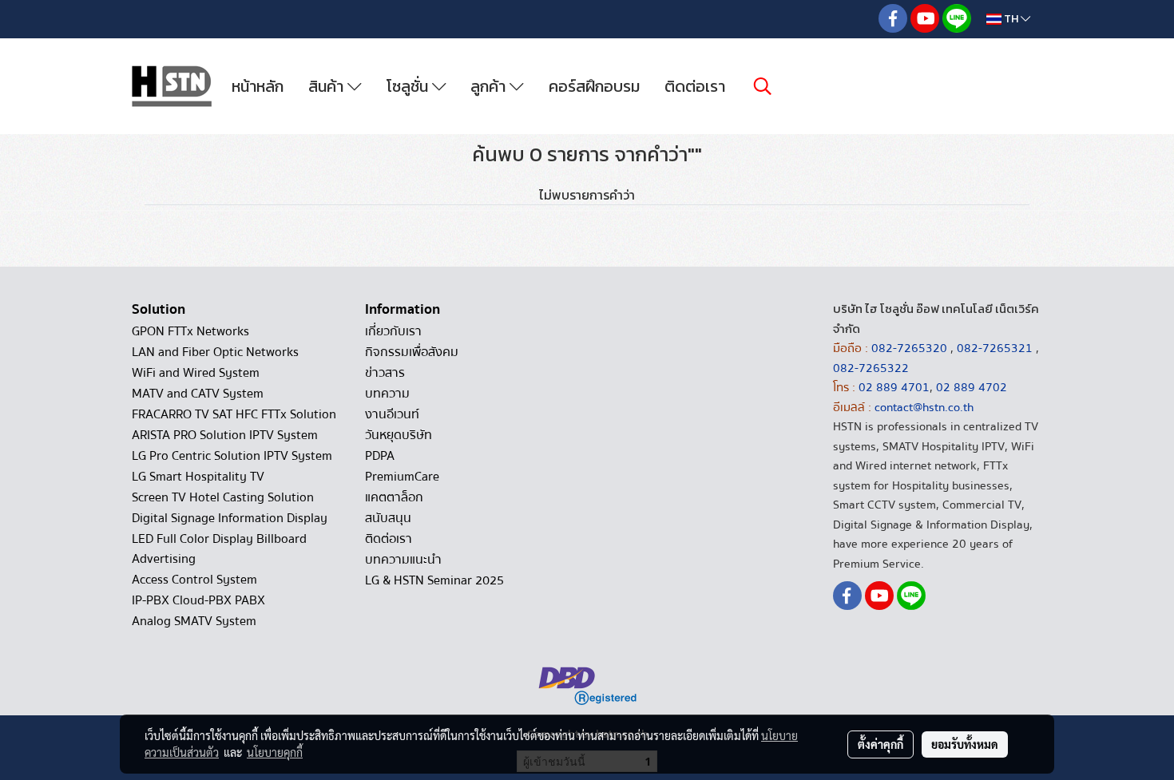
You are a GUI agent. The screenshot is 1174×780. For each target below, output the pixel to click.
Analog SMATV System (194, 621)
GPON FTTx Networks (190, 331)
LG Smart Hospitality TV (198, 476)
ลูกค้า (490, 86)
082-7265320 (910, 348)
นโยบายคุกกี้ (275, 752)
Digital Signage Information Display (229, 518)
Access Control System (194, 579)
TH (1011, 18)
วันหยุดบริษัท (398, 435)
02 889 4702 (971, 387)
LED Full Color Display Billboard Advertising (219, 549)
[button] (762, 86)
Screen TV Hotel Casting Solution (223, 497)
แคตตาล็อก (394, 497)
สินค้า (327, 86)
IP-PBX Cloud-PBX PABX (198, 600)
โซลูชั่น (409, 86)
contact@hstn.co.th (924, 407)
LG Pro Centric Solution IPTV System (232, 455)
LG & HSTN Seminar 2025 (434, 580)
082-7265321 (995, 348)
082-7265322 (871, 368)
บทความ (387, 393)
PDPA (380, 455)
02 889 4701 (894, 387)
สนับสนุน (388, 518)
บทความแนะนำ (403, 559)
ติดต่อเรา (694, 86)
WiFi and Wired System (196, 372)
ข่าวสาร (385, 372)
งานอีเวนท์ (392, 414)
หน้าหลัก (258, 86)
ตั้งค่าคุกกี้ (880, 744)
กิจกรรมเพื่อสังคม (411, 352)
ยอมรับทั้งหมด (964, 744)
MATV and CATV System (198, 393)
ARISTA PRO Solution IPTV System (225, 435)
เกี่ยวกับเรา (393, 331)
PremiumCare (402, 476)
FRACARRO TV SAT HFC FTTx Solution (234, 414)
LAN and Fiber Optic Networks (215, 352)
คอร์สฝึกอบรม (594, 86)
